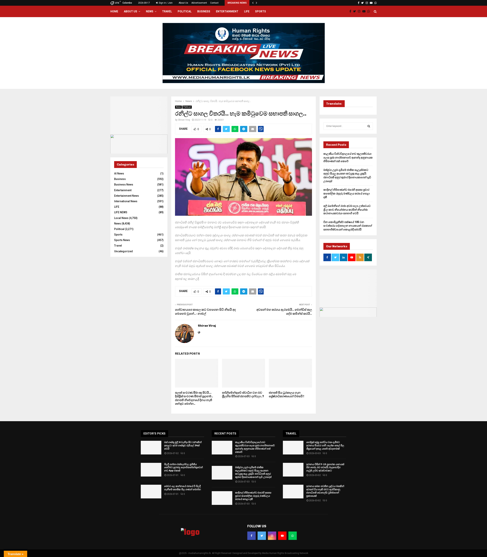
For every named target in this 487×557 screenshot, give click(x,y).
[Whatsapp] (369, 11)
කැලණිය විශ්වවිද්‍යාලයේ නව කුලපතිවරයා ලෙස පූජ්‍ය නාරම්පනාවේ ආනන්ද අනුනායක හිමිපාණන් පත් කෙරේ (348, 157)
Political (185, 11)
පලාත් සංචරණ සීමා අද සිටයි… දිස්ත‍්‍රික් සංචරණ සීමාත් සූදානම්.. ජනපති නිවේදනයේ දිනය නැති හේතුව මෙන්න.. (194, 398)
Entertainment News (126, 195)
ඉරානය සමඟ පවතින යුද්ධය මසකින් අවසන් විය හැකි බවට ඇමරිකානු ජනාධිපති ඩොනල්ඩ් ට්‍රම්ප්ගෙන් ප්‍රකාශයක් (325, 491)
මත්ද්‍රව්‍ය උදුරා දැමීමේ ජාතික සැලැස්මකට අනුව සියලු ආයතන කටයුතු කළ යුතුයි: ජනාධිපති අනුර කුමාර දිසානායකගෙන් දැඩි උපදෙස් (253, 472)
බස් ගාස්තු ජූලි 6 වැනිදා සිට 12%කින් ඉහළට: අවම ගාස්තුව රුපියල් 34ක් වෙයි (183, 445)
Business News (123, 184)
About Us (183, 3)
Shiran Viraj (184, 120)
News (149, 11)
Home (114, 11)
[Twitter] (355, 11)
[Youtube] (364, 11)
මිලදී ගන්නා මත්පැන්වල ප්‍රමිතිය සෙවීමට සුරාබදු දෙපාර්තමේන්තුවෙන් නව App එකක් (183, 467)
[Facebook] (351, 11)
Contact (214, 3)
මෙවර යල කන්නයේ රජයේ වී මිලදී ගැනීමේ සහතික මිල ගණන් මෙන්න (182, 488)
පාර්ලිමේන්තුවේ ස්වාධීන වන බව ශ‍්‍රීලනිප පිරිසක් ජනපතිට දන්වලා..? (243, 394)
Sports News (122, 240)
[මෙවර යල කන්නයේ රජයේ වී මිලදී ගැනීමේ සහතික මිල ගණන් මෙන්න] (151, 491)
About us (130, 11)
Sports (260, 11)
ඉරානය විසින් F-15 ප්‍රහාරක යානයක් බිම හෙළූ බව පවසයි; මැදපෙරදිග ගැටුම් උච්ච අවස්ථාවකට (325, 467)
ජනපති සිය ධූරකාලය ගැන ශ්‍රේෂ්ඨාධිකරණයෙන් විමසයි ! (286, 394)
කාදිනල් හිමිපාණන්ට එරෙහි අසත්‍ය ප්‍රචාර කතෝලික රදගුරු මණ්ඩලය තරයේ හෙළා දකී (346, 193)
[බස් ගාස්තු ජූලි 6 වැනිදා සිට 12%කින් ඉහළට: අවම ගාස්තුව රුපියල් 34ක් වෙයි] (151, 447)
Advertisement (199, 3)
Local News (121, 218)
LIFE (246, 11)
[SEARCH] (369, 126)
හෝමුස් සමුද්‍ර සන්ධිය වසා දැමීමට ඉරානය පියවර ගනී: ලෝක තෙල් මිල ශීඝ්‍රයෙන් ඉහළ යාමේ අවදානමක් (325, 445)
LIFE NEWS (120, 212)
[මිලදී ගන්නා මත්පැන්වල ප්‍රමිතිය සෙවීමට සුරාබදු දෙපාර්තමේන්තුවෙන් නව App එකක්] (151, 470)
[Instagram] (360, 11)
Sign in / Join (165, 3)
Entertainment (227, 11)
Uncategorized (123, 251)
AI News (119, 173)
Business (203, 11)
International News (125, 201)
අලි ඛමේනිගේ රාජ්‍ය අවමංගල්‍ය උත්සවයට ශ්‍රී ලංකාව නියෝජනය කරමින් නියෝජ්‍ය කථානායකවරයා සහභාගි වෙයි (347, 209)
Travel (167, 11)
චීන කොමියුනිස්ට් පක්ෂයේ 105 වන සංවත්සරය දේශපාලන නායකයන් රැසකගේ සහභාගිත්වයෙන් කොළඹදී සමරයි (347, 225)
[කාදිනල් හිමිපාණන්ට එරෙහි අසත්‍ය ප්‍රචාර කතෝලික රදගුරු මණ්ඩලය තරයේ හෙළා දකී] (222, 498)
